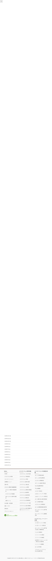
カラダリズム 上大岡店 (24, 487)
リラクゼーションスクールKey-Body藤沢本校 (40, 550)
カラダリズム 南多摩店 (24, 492)
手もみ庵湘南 (37, 488)
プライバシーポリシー (9, 511)
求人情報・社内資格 (9, 503)
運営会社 (6, 508)
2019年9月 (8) (7, 443)
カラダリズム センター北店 (25, 503)
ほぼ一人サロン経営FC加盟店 (10, 497)
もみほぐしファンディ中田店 (41, 493)
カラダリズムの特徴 (9, 476)
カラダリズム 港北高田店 (25, 495)
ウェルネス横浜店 (38, 532)
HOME (6, 473)
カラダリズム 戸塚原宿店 (25, 476)
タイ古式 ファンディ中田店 (40, 522)
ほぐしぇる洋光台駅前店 (40, 477)
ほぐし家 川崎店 (38, 546)
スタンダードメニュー (9, 479)
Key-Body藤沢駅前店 (39, 485)
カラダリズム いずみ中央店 (25, 473)
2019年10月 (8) (8, 441)
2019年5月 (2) (7, 454)
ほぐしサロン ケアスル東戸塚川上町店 (41, 510)
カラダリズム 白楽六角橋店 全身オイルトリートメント (26, 509)
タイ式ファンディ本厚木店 (40, 525)
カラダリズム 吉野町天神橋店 (26, 489)
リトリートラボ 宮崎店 (39, 534)
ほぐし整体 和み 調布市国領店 (41, 499)
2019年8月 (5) (7, 446)
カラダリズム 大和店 (24, 479)
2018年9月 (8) (7, 462)
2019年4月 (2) (7, 457)
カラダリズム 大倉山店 (24, 484)
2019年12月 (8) (8, 435)
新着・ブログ (7, 505)
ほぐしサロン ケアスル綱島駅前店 (41, 514)
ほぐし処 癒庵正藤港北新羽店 (41, 507)
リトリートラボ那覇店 (39, 544)
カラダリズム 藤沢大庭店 (25, 481)
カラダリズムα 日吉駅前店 (25, 500)
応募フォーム (8, 500)
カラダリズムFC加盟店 (10, 493)
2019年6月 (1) (7, 451)
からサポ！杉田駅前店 (39, 480)
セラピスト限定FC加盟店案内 (10, 490)
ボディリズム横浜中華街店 (40, 483)
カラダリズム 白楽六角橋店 (25, 505)
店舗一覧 (6, 484)
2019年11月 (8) (8, 438)
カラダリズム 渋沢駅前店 (40, 504)
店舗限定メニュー (8, 481)
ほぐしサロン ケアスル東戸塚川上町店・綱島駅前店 (41, 529)
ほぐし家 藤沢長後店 (39, 501)
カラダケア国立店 (38, 491)
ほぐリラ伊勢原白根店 (39, 475)
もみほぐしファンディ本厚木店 (41, 496)
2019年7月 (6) (7, 449)
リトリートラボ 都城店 (39, 537)
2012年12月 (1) (8, 465)
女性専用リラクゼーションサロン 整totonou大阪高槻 (41, 541)
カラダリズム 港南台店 (24, 497)
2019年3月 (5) (7, 459)
